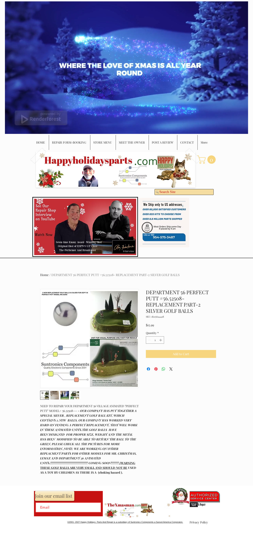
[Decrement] (148, 340)
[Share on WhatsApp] (163, 369)
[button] (207, 159)
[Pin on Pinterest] (156, 369)
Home (44, 275)
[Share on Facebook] (148, 369)
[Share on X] (171, 369)
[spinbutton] (155, 340)
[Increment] (161, 340)
